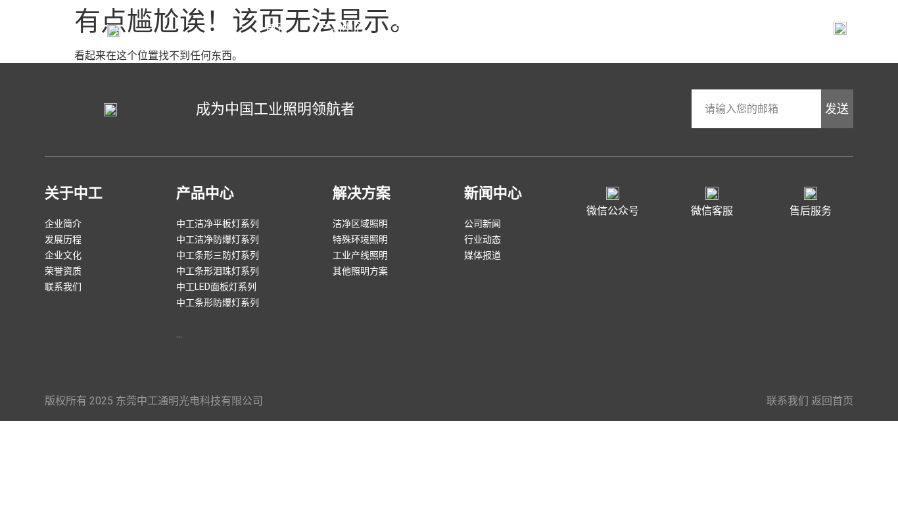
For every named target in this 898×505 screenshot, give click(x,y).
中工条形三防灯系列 (217, 255)
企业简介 (584, 29)
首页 (277, 29)
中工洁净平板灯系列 (217, 223)
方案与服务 (424, 29)
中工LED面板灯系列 (216, 286)
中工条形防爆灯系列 (217, 302)
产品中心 (342, 29)
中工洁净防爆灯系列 (217, 239)
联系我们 (661, 29)
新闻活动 (507, 29)
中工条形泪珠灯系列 (217, 271)
